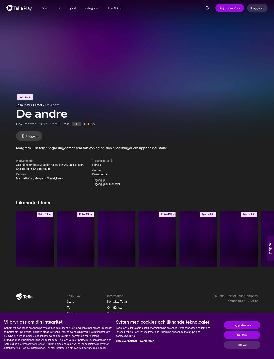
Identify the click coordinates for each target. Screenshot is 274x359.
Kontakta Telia (117, 301)
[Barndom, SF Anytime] (35, 239)
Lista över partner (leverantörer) (135, 340)
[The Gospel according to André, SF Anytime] (239, 239)
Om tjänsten (115, 307)
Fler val (242, 344)
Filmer (37, 105)
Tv (68, 307)
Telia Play (23, 105)
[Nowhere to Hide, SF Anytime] (157, 239)
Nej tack (242, 334)
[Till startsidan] (19, 8)
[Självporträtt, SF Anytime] (76, 239)
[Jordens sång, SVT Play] (116, 239)
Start (70, 301)
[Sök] (207, 8)
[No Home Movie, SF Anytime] (198, 239)
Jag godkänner (242, 324)
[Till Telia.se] (24, 296)
